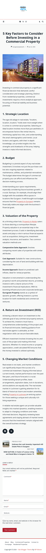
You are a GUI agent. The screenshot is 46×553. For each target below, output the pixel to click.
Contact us (34, 542)
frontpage (8, 544)
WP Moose (38, 550)
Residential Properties (20, 544)
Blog (12, 542)
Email (6, 507)
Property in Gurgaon (24, 201)
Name (6, 500)
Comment (7, 477)
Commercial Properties (22, 542)
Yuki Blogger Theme (25, 550)
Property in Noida (29, 221)
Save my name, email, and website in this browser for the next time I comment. (22, 522)
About (7, 542)
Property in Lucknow (17, 394)
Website (7, 513)
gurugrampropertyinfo (18, 47)
